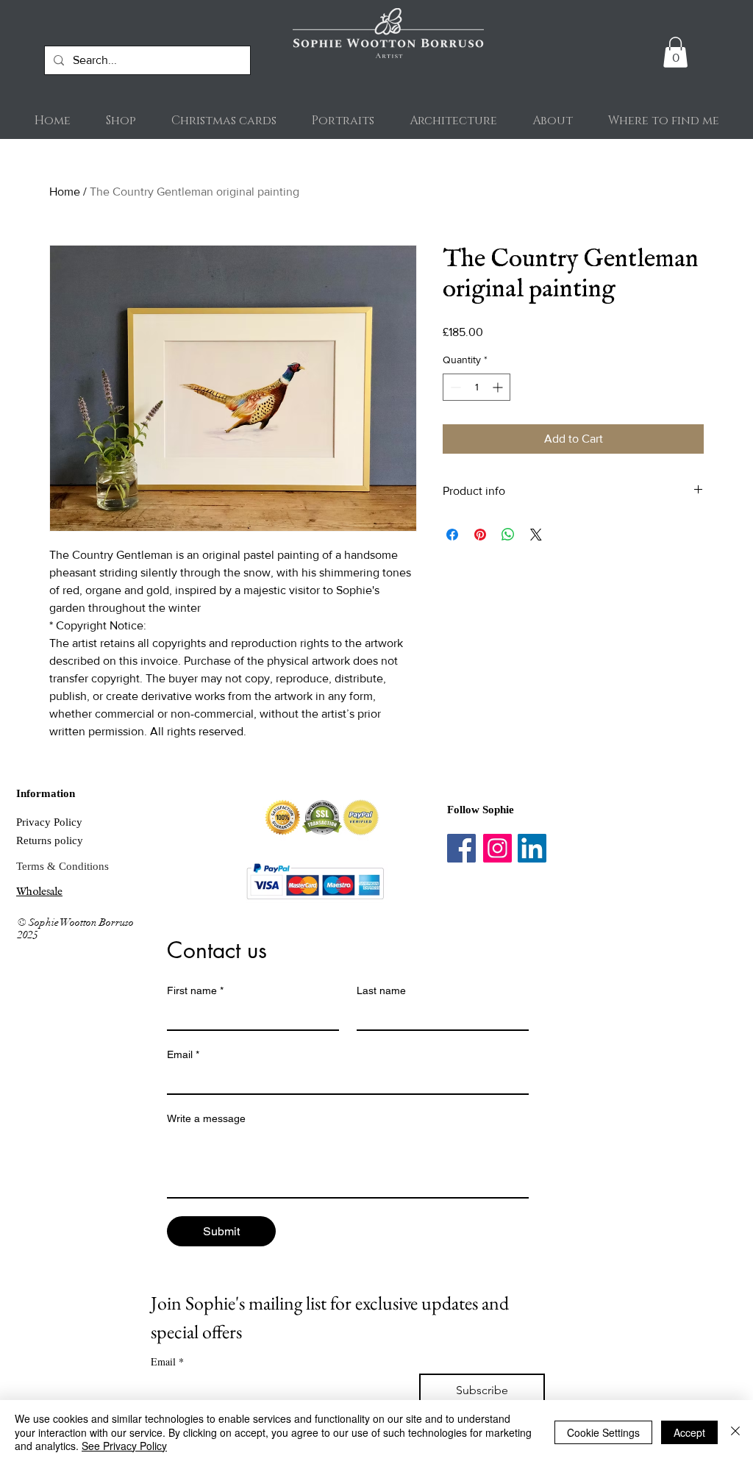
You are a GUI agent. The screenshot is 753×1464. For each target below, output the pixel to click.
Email (183, 1054)
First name (195, 990)
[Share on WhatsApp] (508, 534)
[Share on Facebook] (452, 534)
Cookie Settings (603, 1432)
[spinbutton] (476, 387)
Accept (689, 1432)
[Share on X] (536, 534)
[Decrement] (454, 387)
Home (64, 191)
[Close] (735, 1432)
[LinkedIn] (532, 848)
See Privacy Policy (124, 1445)
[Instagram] (497, 848)
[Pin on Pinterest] (480, 534)
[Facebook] (461, 848)
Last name (381, 990)
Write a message (206, 1118)
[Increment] (499, 387)
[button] (675, 52)
